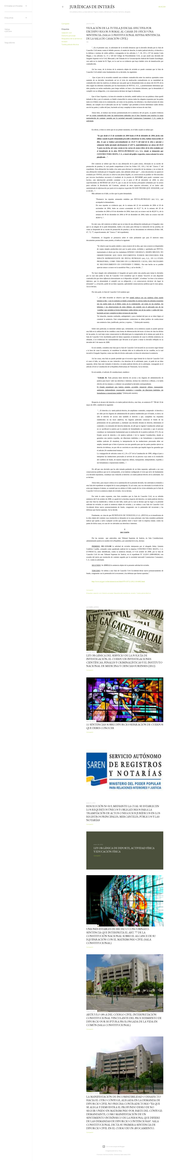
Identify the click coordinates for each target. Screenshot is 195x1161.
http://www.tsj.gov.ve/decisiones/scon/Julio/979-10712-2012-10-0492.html (118, 581)
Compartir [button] (65, 24)
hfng (120, 1151)
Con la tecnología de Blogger (115, 1146)
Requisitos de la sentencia (72, 39)
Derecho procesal (68, 36)
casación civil (67, 33)
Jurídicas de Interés (92, 6)
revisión (64, 42)
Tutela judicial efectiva (70, 45)
